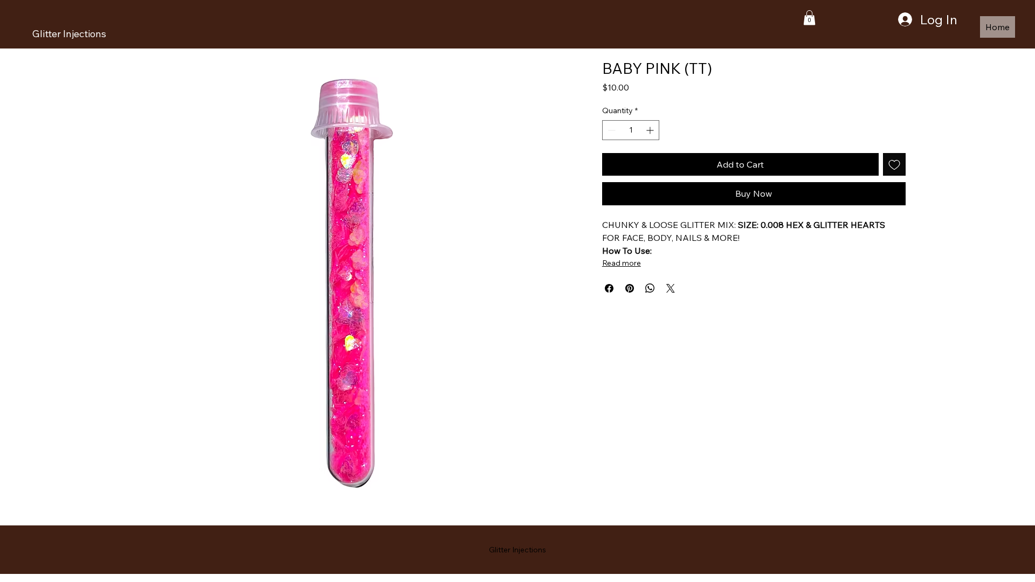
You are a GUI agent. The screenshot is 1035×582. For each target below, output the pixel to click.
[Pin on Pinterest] (629, 288)
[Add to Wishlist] (894, 164)
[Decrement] (610, 130)
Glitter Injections (69, 33)
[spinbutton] (631, 130)
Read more (621, 263)
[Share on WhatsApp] (650, 288)
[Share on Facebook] (609, 288)
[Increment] (651, 130)
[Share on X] (670, 288)
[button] (809, 17)
